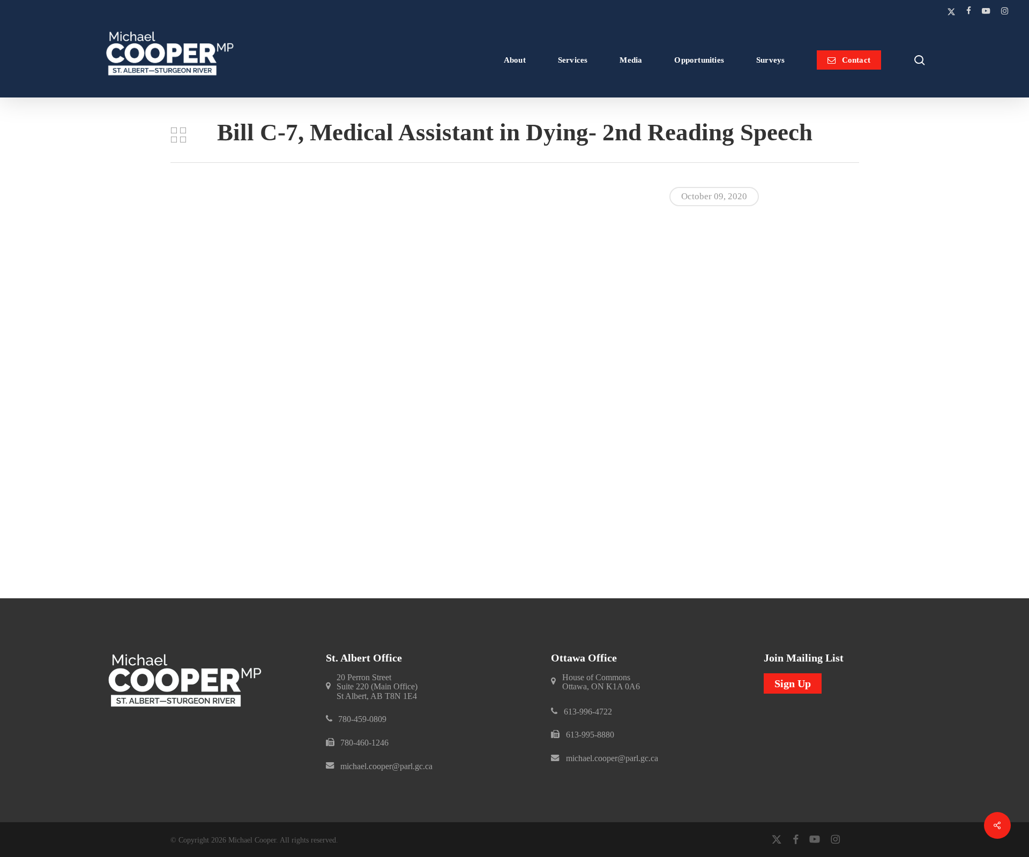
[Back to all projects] (178, 135)
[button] (377, 687)
